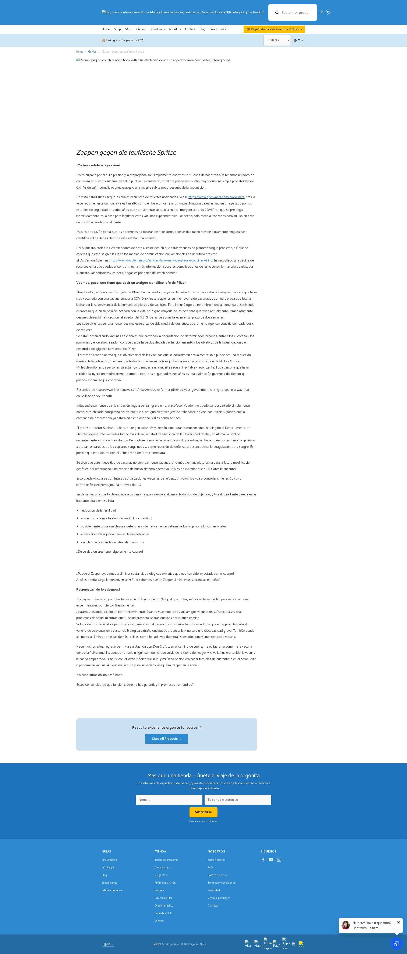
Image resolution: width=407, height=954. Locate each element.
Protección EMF (163, 898)
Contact (190, 29)
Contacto (213, 906)
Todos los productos (166, 860)
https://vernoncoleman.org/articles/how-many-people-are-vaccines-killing (161, 260)
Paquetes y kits (163, 913)
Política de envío (217, 875)
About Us (175, 29)
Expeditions (157, 29)
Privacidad (214, 890)
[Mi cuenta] (321, 12)
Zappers (159, 890)
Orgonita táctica (164, 906)
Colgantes (161, 875)
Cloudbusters (162, 867)
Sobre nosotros (216, 860)
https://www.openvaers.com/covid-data (216, 197)
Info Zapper (108, 867)
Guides (140, 29)
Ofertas (159, 921)
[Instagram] (279, 860)
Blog (202, 29)
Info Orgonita (109, 860)
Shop (117, 29)
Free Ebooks (218, 29)
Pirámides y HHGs (165, 883)
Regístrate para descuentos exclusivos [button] (276, 29)
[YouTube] (271, 860)
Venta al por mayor (219, 898)
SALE (128, 29)
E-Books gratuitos (112, 890)
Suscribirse (203, 812)
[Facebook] (263, 860)
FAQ (210, 867)
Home (106, 29)
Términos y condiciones (221, 883)
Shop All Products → (166, 738)
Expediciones (109, 883)
